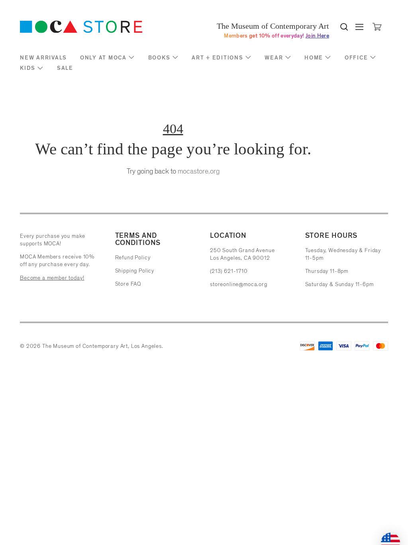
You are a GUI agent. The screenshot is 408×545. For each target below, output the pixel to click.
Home (313, 57)
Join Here (317, 35)
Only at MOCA (103, 57)
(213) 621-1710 (229, 271)
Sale (65, 68)
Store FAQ (128, 283)
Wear (274, 57)
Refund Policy (133, 257)
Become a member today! (52, 277)
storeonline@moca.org (238, 284)
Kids (27, 68)
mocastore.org (199, 171)
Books (159, 57)
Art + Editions (217, 57)
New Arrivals (43, 57)
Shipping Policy (135, 270)
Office (356, 57)
